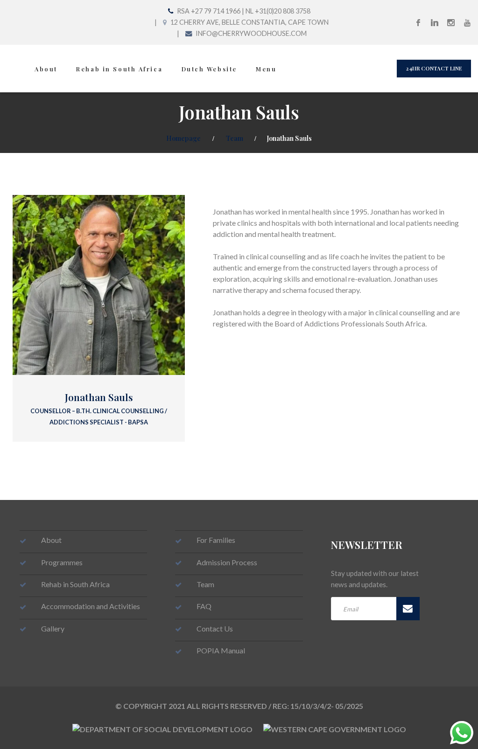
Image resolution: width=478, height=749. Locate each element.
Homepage (183, 138)
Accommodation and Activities (90, 606)
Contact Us (215, 628)
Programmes (62, 562)
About (46, 69)
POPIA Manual (221, 650)
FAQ (204, 606)
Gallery (52, 628)
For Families (216, 539)
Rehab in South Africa (119, 69)
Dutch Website (209, 69)
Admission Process (227, 562)
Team (234, 138)
